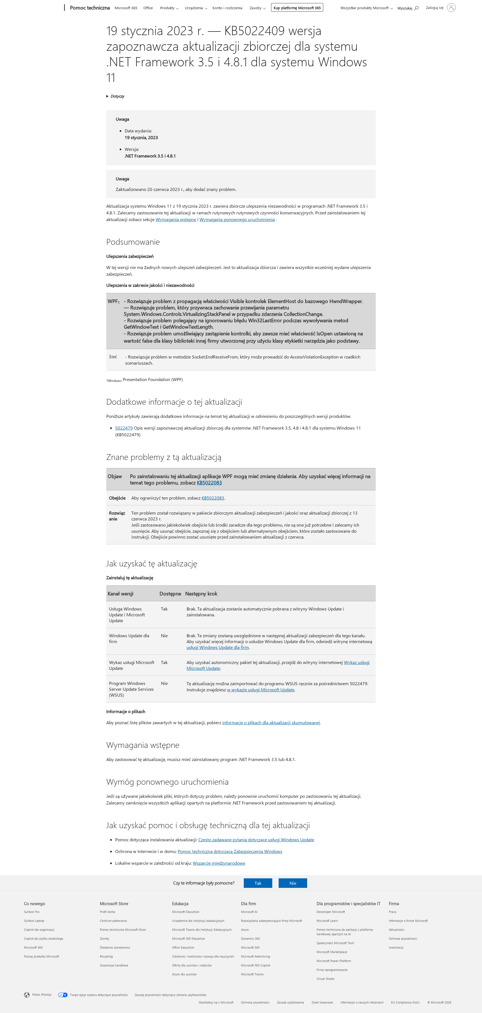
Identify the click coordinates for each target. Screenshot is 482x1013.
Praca (392, 912)
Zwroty (104, 938)
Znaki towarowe (322, 1002)
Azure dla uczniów (184, 974)
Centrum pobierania (113, 921)
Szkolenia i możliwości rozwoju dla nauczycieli (203, 956)
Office (148, 7)
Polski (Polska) (41, 994)
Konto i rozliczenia (227, 7)
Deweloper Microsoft (331, 912)
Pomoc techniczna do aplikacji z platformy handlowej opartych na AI (345, 931)
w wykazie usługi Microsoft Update (260, 689)
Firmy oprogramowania (332, 970)
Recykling (106, 956)
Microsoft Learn (327, 921)
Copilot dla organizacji (39, 929)
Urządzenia (194, 7)
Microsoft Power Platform (334, 961)
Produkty (167, 7)
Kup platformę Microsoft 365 (297, 7)
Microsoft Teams (252, 974)
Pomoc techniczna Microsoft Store (123, 929)
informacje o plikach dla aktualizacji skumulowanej (271, 722)
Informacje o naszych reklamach (362, 1002)
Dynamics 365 (250, 938)
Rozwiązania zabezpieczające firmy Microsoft (271, 921)
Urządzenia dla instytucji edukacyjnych (198, 921)
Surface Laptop (34, 921)
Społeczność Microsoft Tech (335, 943)
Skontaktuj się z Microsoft (216, 1002)
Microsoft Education (185, 912)
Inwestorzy (396, 947)
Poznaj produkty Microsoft (41, 956)
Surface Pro (31, 912)
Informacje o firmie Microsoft (408, 921)
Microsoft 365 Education (188, 938)
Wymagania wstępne (176, 219)
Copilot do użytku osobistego (43, 938)
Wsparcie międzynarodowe (219, 863)
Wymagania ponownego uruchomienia (237, 219)
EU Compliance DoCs (405, 1002)
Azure (245, 929)
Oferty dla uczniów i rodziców (192, 965)
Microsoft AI (249, 912)
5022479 (124, 428)
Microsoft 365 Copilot (255, 965)
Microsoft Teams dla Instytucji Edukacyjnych (202, 929)
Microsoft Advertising (255, 956)
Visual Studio (325, 978)
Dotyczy (117, 96)
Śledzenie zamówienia (115, 947)
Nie (293, 883)
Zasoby (255, 7)
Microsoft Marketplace (332, 952)
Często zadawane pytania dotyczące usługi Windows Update (256, 839)
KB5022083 (209, 482)
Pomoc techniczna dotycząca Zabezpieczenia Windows (230, 851)
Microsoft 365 (126, 7)
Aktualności (396, 929)
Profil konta (107, 912)
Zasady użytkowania (290, 1002)
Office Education (183, 947)
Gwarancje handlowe (114, 965)
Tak (258, 883)
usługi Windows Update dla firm (218, 647)
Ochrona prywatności (403, 938)
